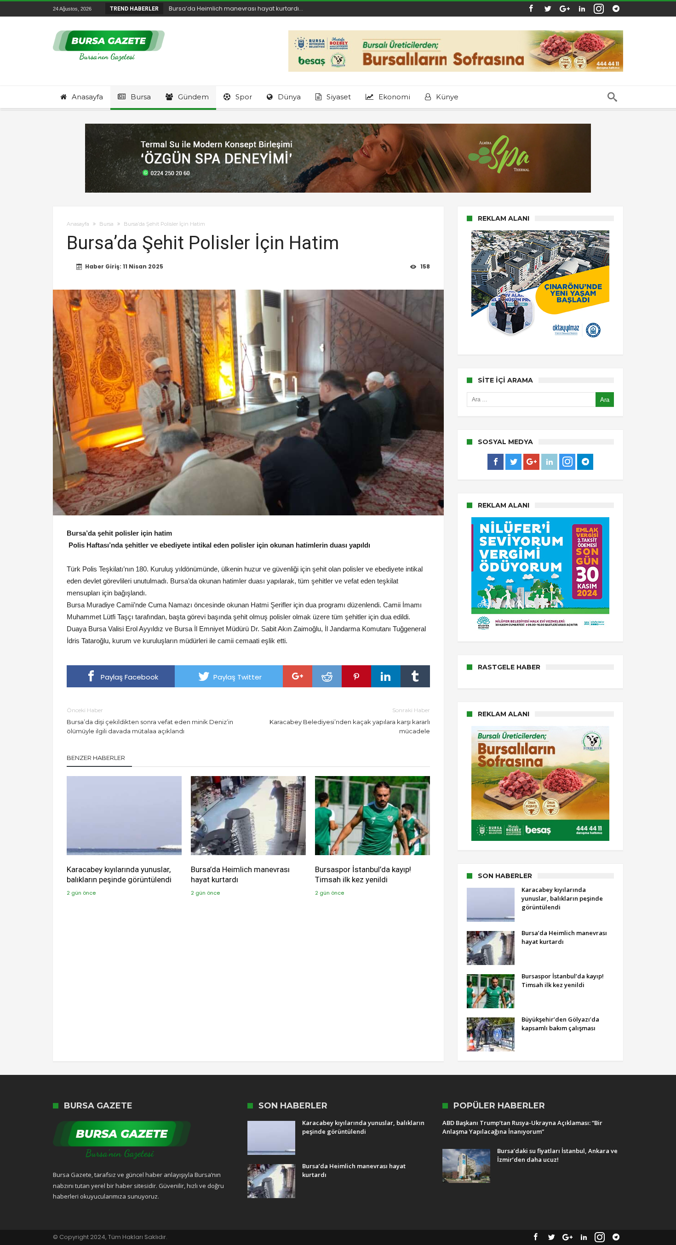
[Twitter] (547, 9)
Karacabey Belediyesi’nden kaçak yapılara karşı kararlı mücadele (349, 721)
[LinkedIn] (581, 9)
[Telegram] (615, 9)
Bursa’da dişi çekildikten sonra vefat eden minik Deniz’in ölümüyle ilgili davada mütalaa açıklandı (150, 721)
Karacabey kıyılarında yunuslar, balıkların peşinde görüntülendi (119, 874)
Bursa (106, 224)
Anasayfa (78, 224)
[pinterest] (356, 676)
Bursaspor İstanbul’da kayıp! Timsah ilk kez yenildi (363, 874)
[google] (297, 676)
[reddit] (327, 676)
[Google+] (564, 9)
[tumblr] (415, 676)
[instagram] (598, 9)
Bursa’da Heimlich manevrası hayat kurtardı (240, 874)
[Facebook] (530, 9)
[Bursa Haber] (109, 30)
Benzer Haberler (96, 757)
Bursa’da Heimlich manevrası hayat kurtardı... (234, 8)
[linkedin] (386, 676)
